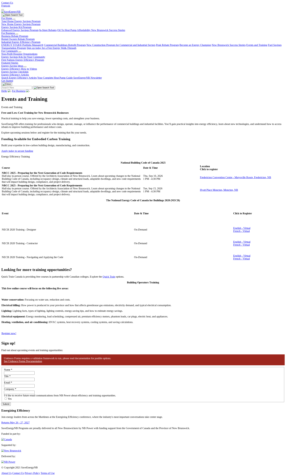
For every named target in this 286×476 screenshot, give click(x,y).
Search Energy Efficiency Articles (19, 77)
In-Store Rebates (48, 30)
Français (5, 5)
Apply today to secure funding (17, 151)
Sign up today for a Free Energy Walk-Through (51, 48)
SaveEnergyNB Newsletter (87, 77)
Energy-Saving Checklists (14, 71)
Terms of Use (48, 473)
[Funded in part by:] (6, 439)
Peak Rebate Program (167, 45)
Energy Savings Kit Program (16, 27)
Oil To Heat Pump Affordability (74, 30)
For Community (10, 51)
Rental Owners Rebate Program (18, 39)
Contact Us (7, 2)
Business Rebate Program (14, 36)
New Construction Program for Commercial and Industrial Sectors (120, 45)
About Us (6, 473)
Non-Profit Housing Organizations (19, 54)
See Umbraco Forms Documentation (23, 361)
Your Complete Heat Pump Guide (55, 77)
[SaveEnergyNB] (11, 11)
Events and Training (256, 45)
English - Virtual (241, 228)
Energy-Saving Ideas (12, 65)
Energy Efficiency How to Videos (19, 68)
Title (7, 376)
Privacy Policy (32, 473)
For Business (8, 33)
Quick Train (109, 276)
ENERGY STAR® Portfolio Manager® (22, 45)
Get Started (7, 80)
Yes (10, 398)
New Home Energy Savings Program (20, 24)
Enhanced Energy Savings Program (20, 30)
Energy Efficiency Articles (15, 74)
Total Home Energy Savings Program (21, 21)
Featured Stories (9, 62)
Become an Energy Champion (195, 45)
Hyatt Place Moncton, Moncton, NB (219, 190)
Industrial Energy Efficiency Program (20, 42)
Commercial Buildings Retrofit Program (65, 45)
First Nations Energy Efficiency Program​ (22, 59)
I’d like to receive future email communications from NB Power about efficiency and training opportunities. (60, 395)
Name (8, 369)
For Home (7, 18)
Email (8, 382)
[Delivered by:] (8, 461)
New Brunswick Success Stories (108, 30)
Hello (4, 91)
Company (10, 389)
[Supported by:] (11, 450)
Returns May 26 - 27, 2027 (15, 422)
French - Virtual (241, 231)
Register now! (8, 333)
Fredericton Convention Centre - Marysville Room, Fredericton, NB (235, 177)
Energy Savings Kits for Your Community (23, 57)
